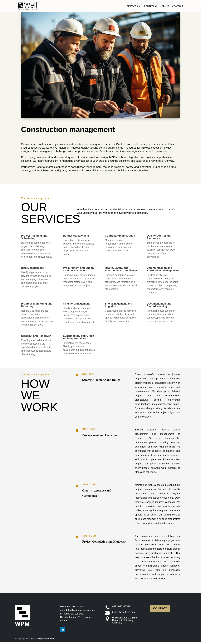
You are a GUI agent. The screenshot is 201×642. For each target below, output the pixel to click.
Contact (177, 6)
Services (132, 6)
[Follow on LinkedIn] (62, 629)
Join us (164, 6)
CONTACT (160, 608)
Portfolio (150, 6)
